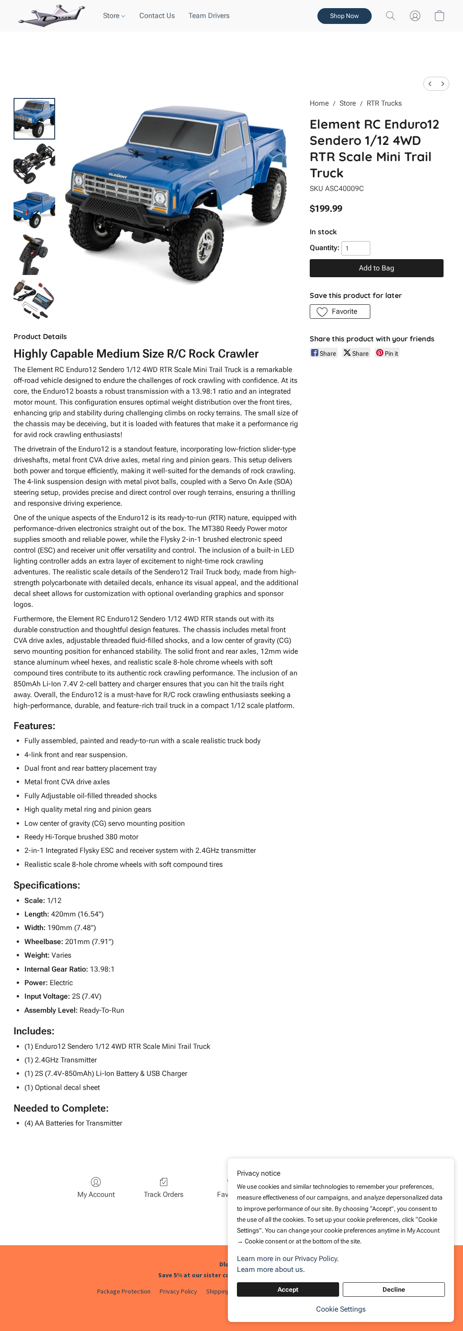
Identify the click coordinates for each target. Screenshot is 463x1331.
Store (112, 15)
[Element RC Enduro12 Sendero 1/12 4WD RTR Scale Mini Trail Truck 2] (34, 209)
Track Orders (164, 1194)
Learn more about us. (271, 1269)
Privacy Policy (178, 1291)
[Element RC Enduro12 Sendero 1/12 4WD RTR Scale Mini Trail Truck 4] (34, 299)
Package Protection (124, 1291)
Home (319, 103)
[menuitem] (430, 83)
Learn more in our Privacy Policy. (288, 1258)
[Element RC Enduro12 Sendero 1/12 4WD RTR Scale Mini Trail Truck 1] (34, 164)
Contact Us (157, 15)
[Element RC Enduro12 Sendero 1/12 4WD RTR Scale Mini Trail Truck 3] (34, 254)
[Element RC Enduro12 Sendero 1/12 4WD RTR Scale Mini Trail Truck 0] (34, 119)
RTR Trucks (384, 103)
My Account (96, 1194)
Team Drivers (209, 15)
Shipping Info (223, 1291)
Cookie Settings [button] (341, 1309)
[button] (51, 16)
